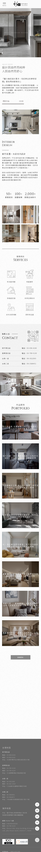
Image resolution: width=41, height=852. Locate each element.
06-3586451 (31, 363)
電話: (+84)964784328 (10, 824)
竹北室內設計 (29, 745)
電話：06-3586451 (8, 795)
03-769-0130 (32, 353)
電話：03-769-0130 (8, 768)
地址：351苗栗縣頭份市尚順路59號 (14, 773)
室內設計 (10, 745)
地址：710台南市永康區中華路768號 (14, 786)
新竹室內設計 (19, 745)
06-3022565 (31, 358)
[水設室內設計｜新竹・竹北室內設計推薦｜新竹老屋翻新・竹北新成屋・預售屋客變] (20, 4)
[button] (2, 50)
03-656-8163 (32, 348)
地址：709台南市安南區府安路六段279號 (16, 799)
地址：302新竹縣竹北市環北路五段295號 (16, 760)
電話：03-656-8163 (8, 755)
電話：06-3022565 (8, 781)
